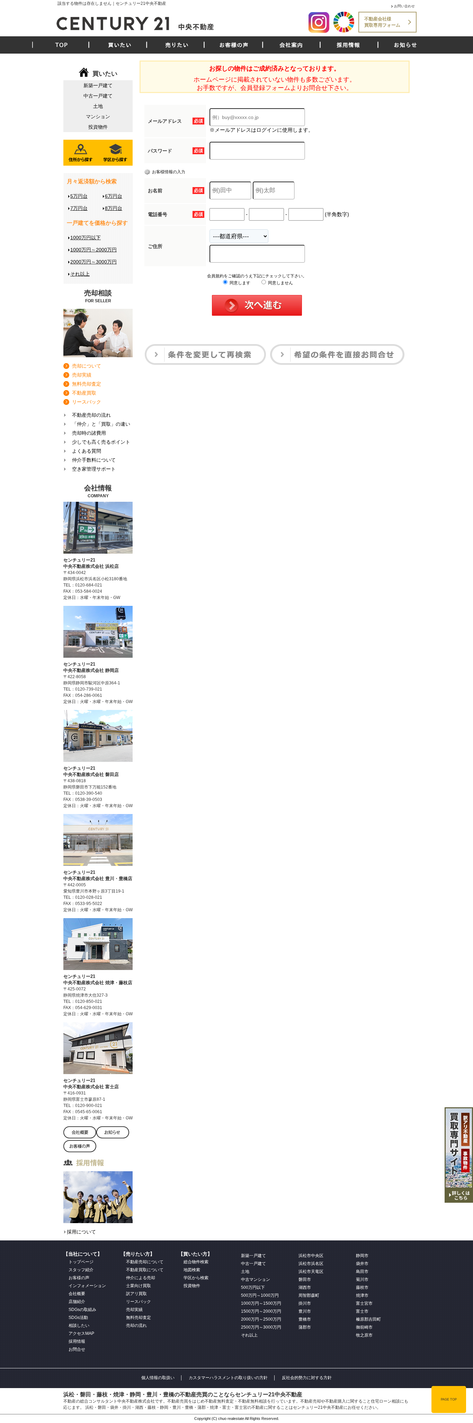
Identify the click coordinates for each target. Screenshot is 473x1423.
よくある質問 (86, 451)
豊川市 (304, 1311)
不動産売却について (144, 1261)
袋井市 (362, 1263)
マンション (98, 116)
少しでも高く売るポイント (101, 442)
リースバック (86, 402)
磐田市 (304, 1279)
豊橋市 (304, 1319)
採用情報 (348, 45)
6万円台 (113, 196)
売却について (86, 366)
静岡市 (362, 1255)
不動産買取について (144, 1269)
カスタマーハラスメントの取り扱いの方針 (228, 1377)
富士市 (362, 1311)
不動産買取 (84, 393)
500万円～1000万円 (260, 1295)
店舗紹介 (77, 1301)
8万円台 (113, 208)
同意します (239, 282)
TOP (61, 45)
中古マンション (255, 1279)
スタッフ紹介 (81, 1269)
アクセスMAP (81, 1333)
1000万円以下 (85, 237)
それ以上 (80, 274)
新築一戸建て (98, 85)
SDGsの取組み (82, 1309)
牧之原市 (364, 1335)
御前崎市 (364, 1327)
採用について (81, 1232)
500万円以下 (253, 1287)
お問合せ (77, 1349)
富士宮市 (364, 1303)
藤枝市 (362, 1287)
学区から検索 (196, 1277)
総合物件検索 (196, 1261)
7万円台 (79, 208)
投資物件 (98, 127)
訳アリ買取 (136, 1293)
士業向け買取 (138, 1285)
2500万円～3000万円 (261, 1327)
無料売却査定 (86, 384)
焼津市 (362, 1295)
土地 (98, 106)
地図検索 (192, 1269)
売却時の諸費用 (89, 433)
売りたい (177, 45)
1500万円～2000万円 (261, 1311)
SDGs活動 (78, 1317)
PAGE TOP (449, 1399)
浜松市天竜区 (310, 1271)
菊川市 (362, 1279)
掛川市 (304, 1303)
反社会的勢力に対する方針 (307, 1377)
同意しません (280, 282)
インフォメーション (87, 1285)
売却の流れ (136, 1325)
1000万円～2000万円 (93, 249)
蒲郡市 (304, 1327)
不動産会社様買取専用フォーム (382, 22)
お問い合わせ (404, 6)
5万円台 (79, 196)
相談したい (79, 1325)
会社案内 (291, 45)
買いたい (120, 45)
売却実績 (81, 375)
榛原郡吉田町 (368, 1319)
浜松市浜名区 (310, 1263)
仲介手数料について (94, 460)
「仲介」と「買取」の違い (101, 424)
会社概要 (77, 1293)
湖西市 (304, 1287)
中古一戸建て (98, 96)
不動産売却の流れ (91, 415)
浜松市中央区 (310, 1255)
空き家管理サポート (94, 469)
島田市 (362, 1271)
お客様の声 (234, 45)
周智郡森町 (308, 1295)
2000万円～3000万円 (93, 262)
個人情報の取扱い (158, 1377)
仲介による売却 (140, 1277)
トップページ (81, 1261)
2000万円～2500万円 (261, 1319)
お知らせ (405, 45)
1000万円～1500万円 (261, 1303)
